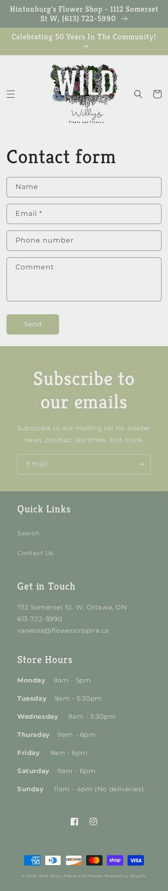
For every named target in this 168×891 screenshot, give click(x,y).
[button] (10, 94)
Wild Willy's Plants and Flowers (71, 876)
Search (28, 533)
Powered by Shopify (125, 876)
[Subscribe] (140, 464)
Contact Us (35, 553)
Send (33, 324)
